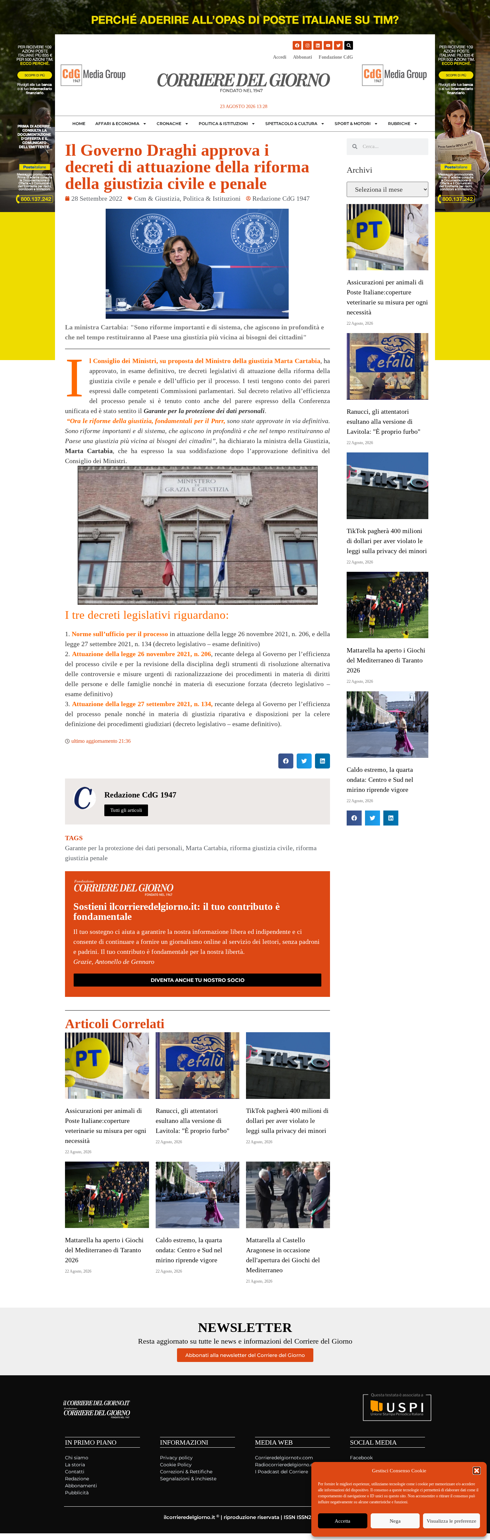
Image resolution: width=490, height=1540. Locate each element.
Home (78, 123)
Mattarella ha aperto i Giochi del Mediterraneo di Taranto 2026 (104, 1250)
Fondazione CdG (336, 57)
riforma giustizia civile (261, 848)
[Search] (348, 45)
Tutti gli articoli (126, 810)
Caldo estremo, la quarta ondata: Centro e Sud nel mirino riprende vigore (189, 1250)
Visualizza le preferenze (451, 1521)
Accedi (279, 57)
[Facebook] (297, 45)
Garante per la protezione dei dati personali (123, 848)
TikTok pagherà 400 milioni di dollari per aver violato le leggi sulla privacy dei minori (287, 1120)
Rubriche (399, 123)
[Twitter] (338, 45)
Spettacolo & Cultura (291, 123)
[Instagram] (307, 45)
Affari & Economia (117, 123)
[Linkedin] (317, 45)
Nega (395, 1521)
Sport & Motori (353, 123)
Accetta (342, 1521)
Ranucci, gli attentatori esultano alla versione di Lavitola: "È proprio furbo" (192, 1120)
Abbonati (302, 57)
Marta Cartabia (206, 848)
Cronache (169, 123)
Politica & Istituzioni (223, 123)
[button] (476, 1470)
